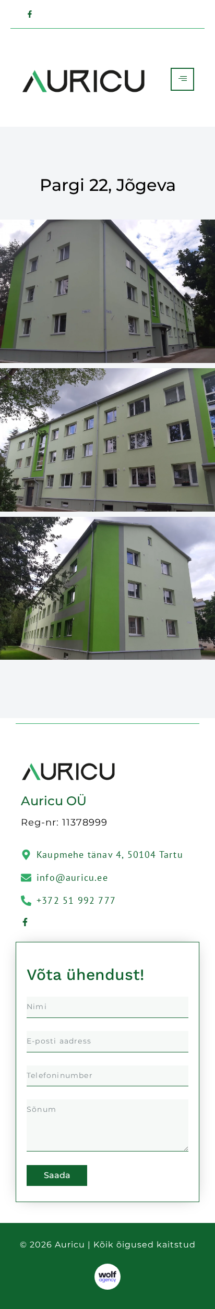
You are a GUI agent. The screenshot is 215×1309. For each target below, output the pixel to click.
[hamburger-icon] (182, 79)
